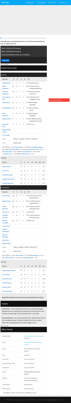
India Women (28, 336)
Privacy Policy (31, 400)
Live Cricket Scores (56, 100)
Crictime (52, 2)
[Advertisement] (21, 20)
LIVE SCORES (5, 60)
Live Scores (41, 2)
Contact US (63, 2)
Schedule (30, 2)
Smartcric (61, 400)
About (22, 400)
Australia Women (39, 336)
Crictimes (5, 2)
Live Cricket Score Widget (47, 400)
